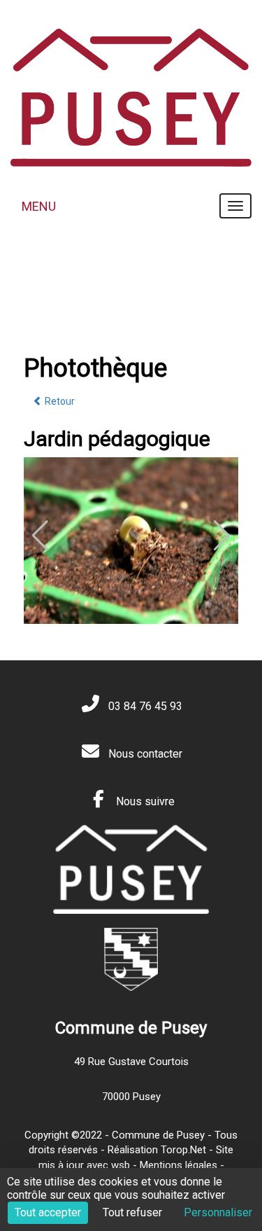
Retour (59, 401)
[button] (221, 535)
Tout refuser (132, 1212)
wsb (120, 1165)
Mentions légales (178, 1165)
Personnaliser (218, 1212)
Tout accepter (48, 1212)
